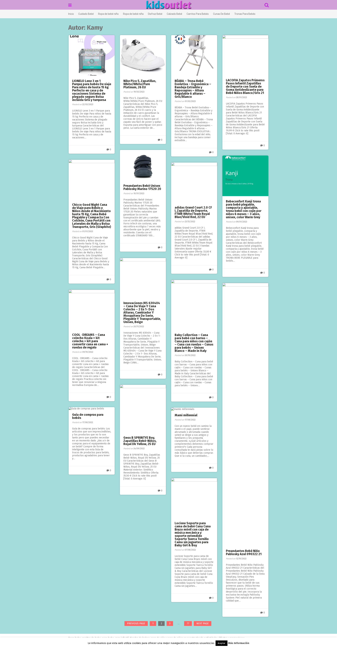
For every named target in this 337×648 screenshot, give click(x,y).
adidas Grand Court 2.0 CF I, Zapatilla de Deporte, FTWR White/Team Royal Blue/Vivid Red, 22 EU (193, 212)
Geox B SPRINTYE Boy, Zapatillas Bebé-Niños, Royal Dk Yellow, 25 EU (139, 441)
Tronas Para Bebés (244, 13)
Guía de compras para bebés (87, 416)
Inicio (71, 13)
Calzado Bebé (174, 13)
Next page (202, 623)
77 (189, 624)
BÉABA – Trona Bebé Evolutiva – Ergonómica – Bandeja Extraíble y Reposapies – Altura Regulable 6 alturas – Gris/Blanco (193, 89)
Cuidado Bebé (86, 13)
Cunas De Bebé (221, 13)
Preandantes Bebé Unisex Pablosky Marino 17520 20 (142, 187)
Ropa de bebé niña (133, 13)
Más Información (238, 643)
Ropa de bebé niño (108, 13)
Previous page (136, 623)
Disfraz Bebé (155, 13)
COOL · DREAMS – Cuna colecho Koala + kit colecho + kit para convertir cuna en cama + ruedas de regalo (90, 341)
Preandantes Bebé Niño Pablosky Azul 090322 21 (244, 552)
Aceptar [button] (221, 643)
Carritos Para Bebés (198, 13)
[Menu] (70, 5)
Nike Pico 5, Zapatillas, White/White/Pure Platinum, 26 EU (139, 84)
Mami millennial (186, 415)
